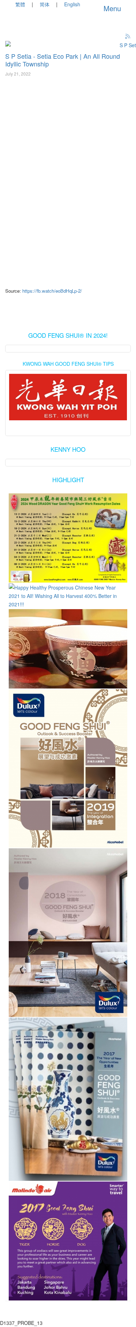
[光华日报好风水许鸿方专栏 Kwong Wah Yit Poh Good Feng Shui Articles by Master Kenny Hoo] (68, 397)
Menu (111, 8)
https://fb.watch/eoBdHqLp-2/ (52, 290)
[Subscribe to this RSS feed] (128, 37)
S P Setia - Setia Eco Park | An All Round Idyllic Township (62, 59)
